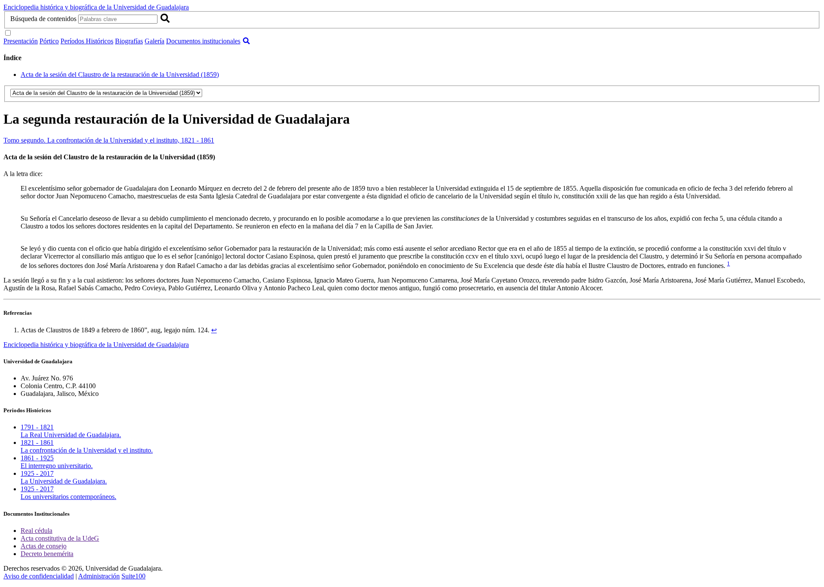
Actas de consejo (44, 546)
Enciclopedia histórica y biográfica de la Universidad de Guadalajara (96, 7)
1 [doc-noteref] (728, 263)
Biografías (129, 41)
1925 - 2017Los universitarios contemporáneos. (68, 492)
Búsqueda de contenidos (43, 18)
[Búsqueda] (246, 41)
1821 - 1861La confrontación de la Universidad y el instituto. (87, 446)
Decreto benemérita (47, 553)
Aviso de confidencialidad (38, 576)
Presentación (20, 41)
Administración (99, 576)
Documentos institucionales (203, 41)
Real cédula (36, 530)
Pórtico (49, 41)
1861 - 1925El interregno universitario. (57, 461)
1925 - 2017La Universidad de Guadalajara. (64, 477)
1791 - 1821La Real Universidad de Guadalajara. (71, 430)
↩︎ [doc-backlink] (214, 330)
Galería (154, 41)
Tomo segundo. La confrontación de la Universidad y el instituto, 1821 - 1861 (108, 140)
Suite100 (133, 576)
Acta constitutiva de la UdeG (60, 538)
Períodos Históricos (87, 41)
